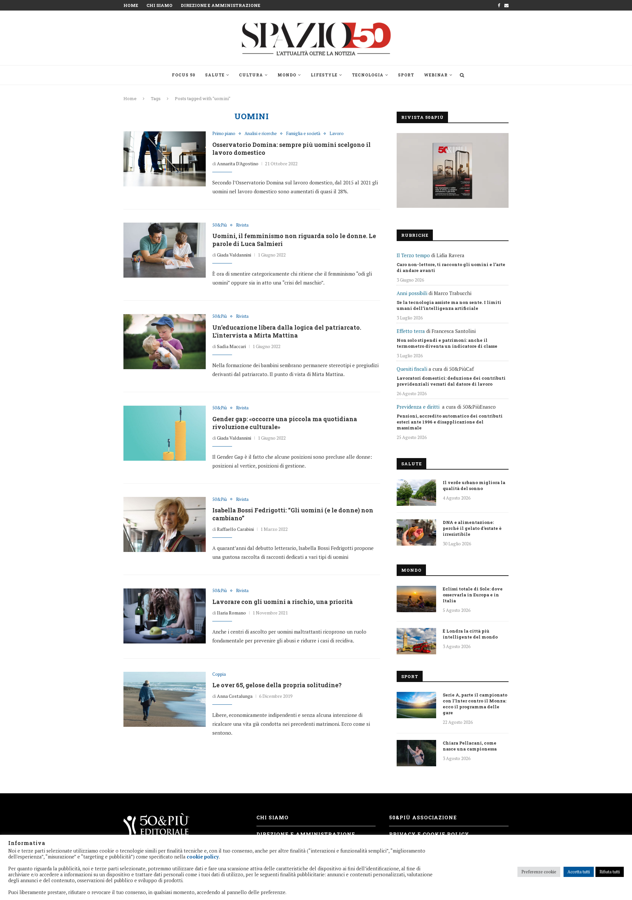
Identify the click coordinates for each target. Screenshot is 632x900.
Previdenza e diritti (418, 406)
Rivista (242, 225)
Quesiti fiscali (412, 369)
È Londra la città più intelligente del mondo (470, 634)
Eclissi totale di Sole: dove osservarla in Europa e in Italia (473, 595)
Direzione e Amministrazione (220, 5)
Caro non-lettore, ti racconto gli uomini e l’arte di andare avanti (451, 267)
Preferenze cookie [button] (538, 872)
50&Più (219, 225)
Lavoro (336, 133)
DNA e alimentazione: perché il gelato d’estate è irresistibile (472, 528)
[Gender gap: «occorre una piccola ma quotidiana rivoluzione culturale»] (164, 433)
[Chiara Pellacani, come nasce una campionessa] (416, 753)
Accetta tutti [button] (578, 872)
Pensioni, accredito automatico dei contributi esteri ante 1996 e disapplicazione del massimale (450, 422)
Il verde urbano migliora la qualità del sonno (474, 485)
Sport (406, 74)
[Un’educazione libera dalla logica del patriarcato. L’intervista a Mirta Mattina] (164, 341)
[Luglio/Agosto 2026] (453, 170)
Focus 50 (183, 74)
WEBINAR (436, 74)
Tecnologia (367, 74)
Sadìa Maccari (231, 346)
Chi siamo (159, 5)
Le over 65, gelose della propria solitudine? (277, 685)
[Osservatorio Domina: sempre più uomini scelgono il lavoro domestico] (164, 158)
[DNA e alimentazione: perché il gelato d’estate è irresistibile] (416, 532)
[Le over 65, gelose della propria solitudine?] (164, 699)
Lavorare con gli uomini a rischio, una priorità (282, 602)
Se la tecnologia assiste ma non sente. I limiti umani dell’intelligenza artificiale (449, 305)
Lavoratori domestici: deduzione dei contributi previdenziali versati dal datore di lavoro (451, 381)
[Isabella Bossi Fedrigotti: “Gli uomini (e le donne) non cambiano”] (164, 524)
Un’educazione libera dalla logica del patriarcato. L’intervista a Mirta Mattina (286, 331)
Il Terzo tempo (413, 255)
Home (130, 5)
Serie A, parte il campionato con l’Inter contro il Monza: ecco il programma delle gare (475, 704)
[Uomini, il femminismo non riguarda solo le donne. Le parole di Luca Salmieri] (164, 250)
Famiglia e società (303, 133)
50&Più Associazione (423, 817)
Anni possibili (412, 293)
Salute (214, 74)
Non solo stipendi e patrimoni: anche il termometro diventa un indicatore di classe (447, 343)
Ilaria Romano (231, 613)
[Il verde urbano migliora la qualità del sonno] (416, 492)
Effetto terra (411, 331)
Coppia (219, 674)
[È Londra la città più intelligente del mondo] (416, 641)
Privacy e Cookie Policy (429, 834)
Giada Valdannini (234, 255)
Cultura (251, 74)
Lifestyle (324, 74)
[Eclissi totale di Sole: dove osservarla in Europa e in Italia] (416, 599)
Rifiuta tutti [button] (609, 872)
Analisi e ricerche (261, 133)
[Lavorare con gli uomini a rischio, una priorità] (164, 615)
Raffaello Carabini (235, 529)
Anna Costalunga (234, 696)
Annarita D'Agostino (237, 163)
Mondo (286, 74)
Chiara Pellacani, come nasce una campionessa (470, 746)
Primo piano (223, 133)
